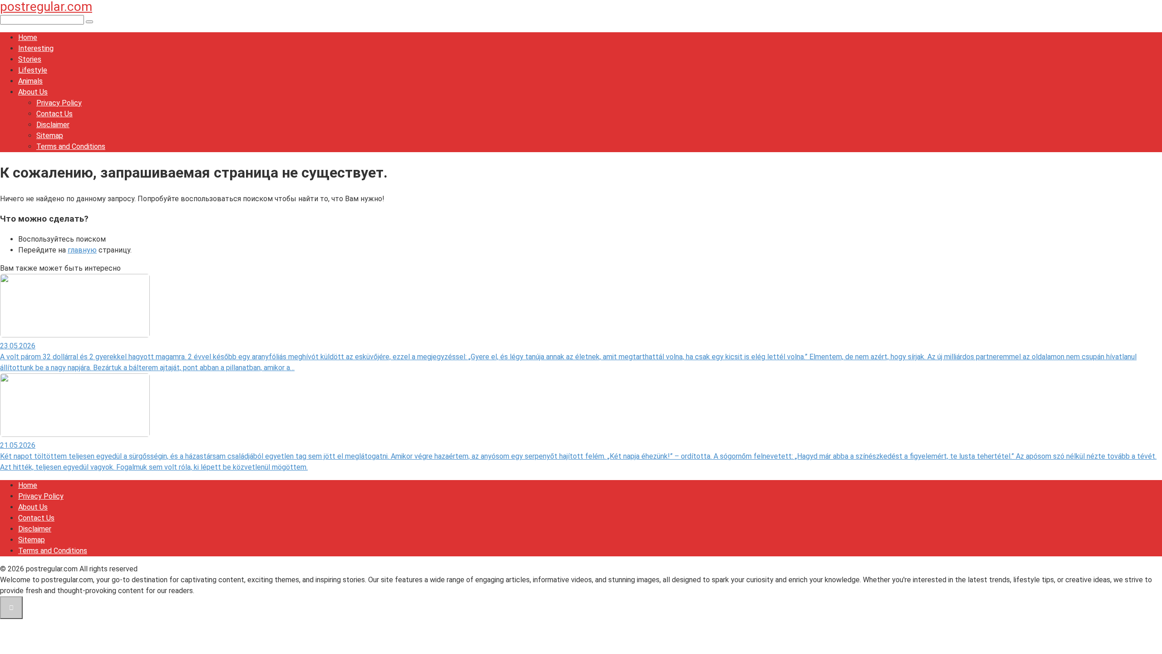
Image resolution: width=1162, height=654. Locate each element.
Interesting (36, 48)
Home (27, 37)
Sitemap (49, 135)
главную (82, 250)
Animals (30, 81)
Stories (29, 59)
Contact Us (54, 113)
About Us (33, 92)
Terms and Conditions (70, 146)
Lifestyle (32, 70)
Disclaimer (52, 124)
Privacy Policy (59, 103)
